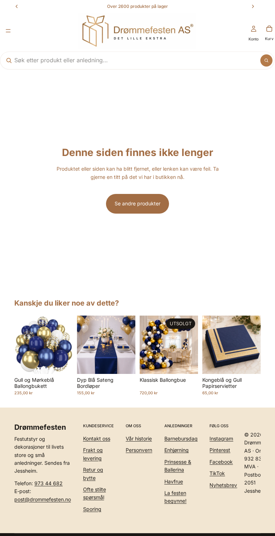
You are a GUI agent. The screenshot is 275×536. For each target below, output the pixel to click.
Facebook (221, 461)
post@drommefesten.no (42, 499)
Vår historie (139, 438)
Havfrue (173, 481)
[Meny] (8, 31)
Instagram (221, 438)
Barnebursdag (181, 438)
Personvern (139, 450)
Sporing (92, 509)
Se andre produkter (137, 203)
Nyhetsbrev (223, 485)
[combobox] (128, 60)
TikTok (217, 473)
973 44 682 (48, 483)
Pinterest (219, 450)
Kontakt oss (96, 438)
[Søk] (266, 60)
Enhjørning (176, 450)
